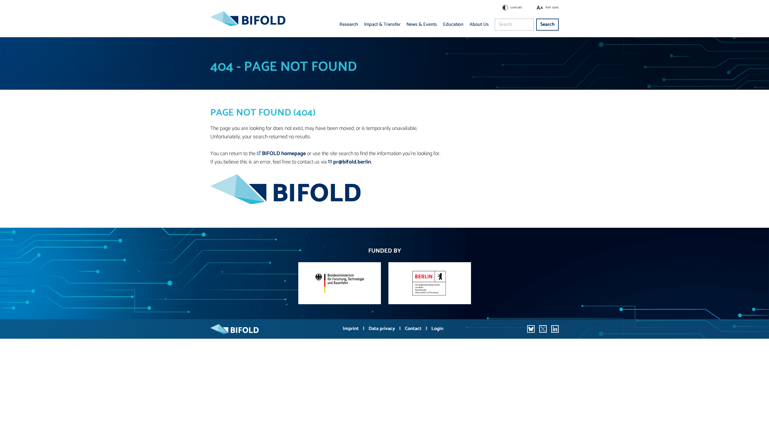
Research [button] (348, 24)
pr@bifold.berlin (352, 162)
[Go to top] (756, 419)
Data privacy (382, 329)
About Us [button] (479, 24)
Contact (414, 329)
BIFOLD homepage (284, 153)
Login (437, 329)
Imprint (351, 329)
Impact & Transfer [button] (382, 24)
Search (547, 24)
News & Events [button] (421, 24)
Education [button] (453, 24)
